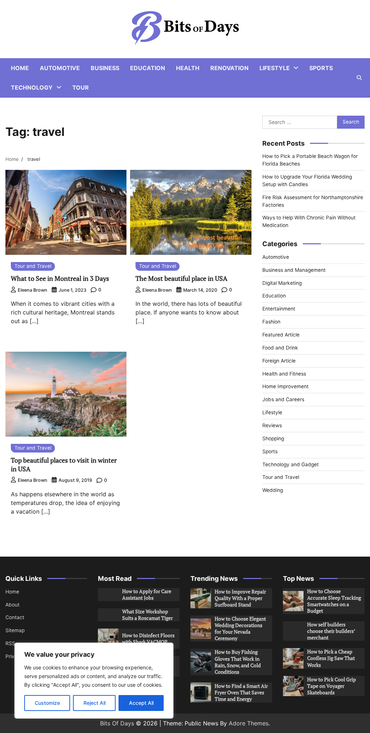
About (12, 605)
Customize (47, 703)
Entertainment (278, 309)
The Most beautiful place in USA (181, 278)
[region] (93, 681)
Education (147, 68)
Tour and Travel (32, 266)
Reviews (272, 425)
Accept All (141, 703)
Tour (80, 87)
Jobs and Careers (283, 399)
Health (187, 68)
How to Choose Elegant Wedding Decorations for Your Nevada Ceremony (240, 629)
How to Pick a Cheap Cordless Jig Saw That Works (331, 658)
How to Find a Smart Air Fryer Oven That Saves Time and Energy (241, 692)
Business (105, 68)
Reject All (94, 703)
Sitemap (15, 630)
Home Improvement (285, 386)
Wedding (272, 490)
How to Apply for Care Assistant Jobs (146, 594)
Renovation (229, 68)
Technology (32, 87)
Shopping (273, 438)
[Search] (359, 77)
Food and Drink (280, 348)
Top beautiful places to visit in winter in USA (64, 464)
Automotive (60, 68)
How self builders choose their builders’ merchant (331, 631)
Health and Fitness (284, 374)
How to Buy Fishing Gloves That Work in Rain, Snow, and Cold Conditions (238, 662)
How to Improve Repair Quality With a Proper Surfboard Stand (240, 598)
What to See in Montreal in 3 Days (61, 278)
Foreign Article (279, 361)
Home (20, 68)
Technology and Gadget (290, 464)
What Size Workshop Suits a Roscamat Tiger (147, 614)
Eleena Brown (32, 290)
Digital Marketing (282, 283)
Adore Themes (248, 723)
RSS (10, 643)
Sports (321, 68)
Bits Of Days (117, 723)
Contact (14, 617)
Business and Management (294, 270)
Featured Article (281, 335)
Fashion (271, 322)
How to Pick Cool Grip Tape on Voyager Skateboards (331, 686)
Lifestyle (274, 68)
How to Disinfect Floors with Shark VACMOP (148, 638)
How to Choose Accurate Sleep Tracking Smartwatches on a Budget (334, 601)
